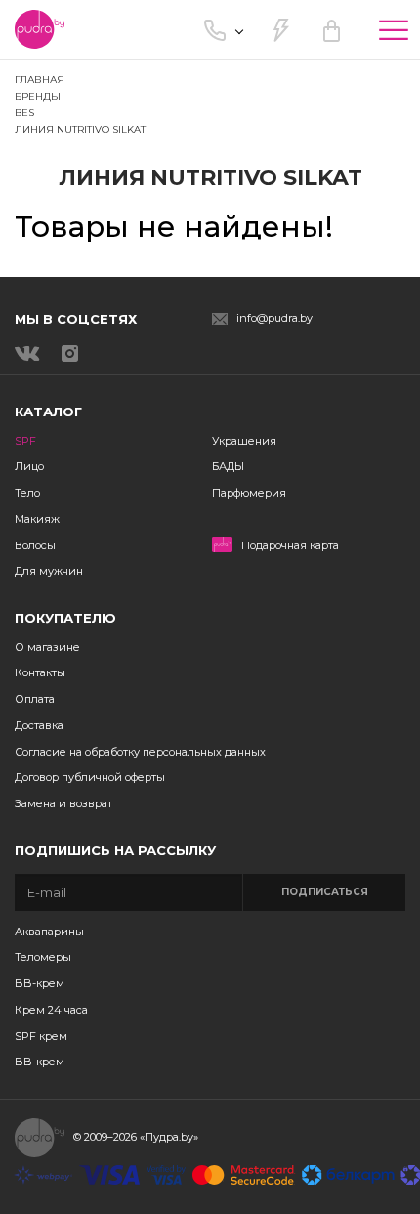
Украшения (244, 441)
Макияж (37, 519)
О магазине (47, 647)
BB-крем (39, 983)
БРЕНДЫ (38, 96)
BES (24, 113)
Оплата (35, 699)
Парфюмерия (249, 492)
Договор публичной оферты (90, 777)
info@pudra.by (274, 318)
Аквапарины (49, 931)
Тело (27, 492)
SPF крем (41, 1036)
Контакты (40, 672)
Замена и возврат (63, 803)
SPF (25, 441)
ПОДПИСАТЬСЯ (324, 892)
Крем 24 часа (51, 1010)
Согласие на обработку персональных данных (140, 752)
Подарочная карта (290, 546)
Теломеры (43, 957)
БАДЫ (228, 466)
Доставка (39, 725)
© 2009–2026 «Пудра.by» (135, 1137)
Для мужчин (49, 571)
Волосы (35, 545)
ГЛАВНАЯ (39, 79)
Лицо (29, 466)
